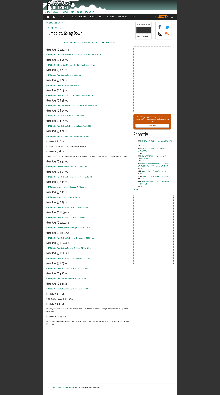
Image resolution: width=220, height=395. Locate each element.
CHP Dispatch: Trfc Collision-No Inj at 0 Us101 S (63, 75)
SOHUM (79, 12)
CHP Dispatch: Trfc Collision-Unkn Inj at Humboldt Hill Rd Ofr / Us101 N (72, 238)
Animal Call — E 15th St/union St (154, 171)
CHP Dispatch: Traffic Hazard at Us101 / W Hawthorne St (67, 289)
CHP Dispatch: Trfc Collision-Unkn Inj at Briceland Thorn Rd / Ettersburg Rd (73, 55)
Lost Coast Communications (63, 387)
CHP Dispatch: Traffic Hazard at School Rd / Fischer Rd (66, 166)
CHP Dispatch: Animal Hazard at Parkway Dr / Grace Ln (66, 187)
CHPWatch (66, 42)
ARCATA (55, 12)
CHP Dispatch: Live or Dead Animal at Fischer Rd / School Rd (68, 136)
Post (113, 42)
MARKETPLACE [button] (122, 17)
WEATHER (101, 17)
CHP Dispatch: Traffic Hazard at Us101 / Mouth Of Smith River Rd (70, 95)
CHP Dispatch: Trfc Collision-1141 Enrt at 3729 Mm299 (66, 278)
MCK (72, 12)
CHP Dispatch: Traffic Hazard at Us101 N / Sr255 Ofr (65, 217)
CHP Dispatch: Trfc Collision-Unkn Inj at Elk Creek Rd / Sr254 (68, 126)
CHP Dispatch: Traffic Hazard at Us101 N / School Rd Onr (67, 207)
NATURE (92, 17)
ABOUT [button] (134, 17)
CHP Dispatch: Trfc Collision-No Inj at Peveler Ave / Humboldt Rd (69, 177)
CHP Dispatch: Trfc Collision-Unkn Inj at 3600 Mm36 (65, 116)
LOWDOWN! (82, 17)
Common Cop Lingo (94, 42)
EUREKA (47, 12)
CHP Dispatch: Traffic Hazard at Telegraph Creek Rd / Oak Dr (68, 228)
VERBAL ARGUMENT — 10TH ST (155, 176)
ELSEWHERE (110, 17)
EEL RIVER (65, 12)
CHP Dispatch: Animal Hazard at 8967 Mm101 (63, 197)
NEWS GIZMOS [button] (63, 17)
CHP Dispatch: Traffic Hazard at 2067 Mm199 (63, 85)
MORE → (136, 190)
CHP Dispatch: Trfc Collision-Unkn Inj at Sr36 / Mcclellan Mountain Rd (71, 105)
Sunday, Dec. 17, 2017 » (56, 23)
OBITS (74, 17)
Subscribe (152, 126)
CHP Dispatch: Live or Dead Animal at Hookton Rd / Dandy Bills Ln (70, 65)
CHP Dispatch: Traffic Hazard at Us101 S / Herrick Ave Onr (67, 268)
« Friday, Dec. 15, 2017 (55, 27)
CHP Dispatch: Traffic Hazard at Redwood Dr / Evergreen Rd (68, 258)
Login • (107, 42)
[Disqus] (88, 354)
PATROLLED (78, 42)
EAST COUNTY (89, 12)
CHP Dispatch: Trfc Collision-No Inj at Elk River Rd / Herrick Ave (69, 248)
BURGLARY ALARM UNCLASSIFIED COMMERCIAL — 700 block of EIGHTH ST (153, 164)
